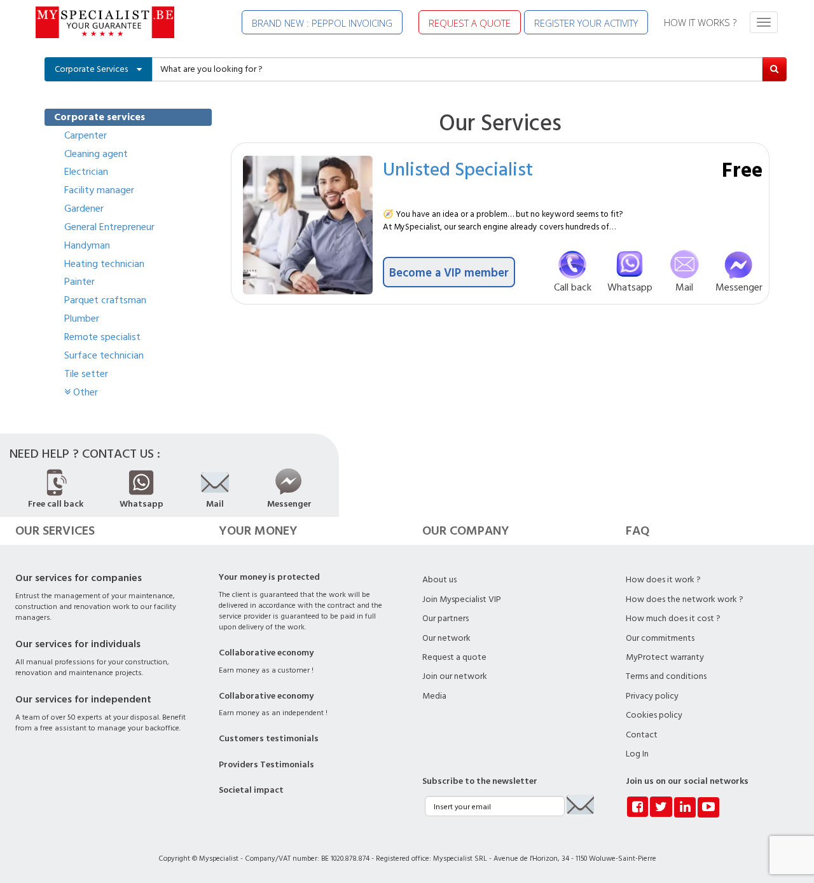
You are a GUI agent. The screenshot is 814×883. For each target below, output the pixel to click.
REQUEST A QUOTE (470, 23)
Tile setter (86, 374)
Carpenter (85, 135)
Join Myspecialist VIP (461, 599)
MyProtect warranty (665, 657)
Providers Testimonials (266, 764)
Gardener (84, 209)
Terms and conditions (666, 676)
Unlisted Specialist (458, 169)
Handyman (87, 245)
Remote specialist (102, 337)
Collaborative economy (266, 653)
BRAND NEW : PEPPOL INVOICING (322, 23)
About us (439, 579)
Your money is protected (269, 577)
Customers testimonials (269, 738)
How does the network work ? (684, 599)
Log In (637, 754)
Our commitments (660, 638)
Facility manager (99, 190)
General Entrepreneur (109, 227)
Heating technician (104, 264)
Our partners (445, 618)
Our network (446, 638)
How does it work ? (663, 579)
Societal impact (251, 790)
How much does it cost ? (673, 618)
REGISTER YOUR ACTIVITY (586, 23)
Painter (79, 282)
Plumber (81, 318)
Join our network (454, 676)
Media (434, 696)
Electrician (86, 172)
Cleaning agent (96, 154)
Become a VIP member (449, 272)
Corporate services (99, 117)
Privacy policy (652, 696)
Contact (642, 735)
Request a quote (454, 657)
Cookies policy (654, 715)
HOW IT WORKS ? (700, 22)
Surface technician (104, 355)
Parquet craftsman (105, 300)
